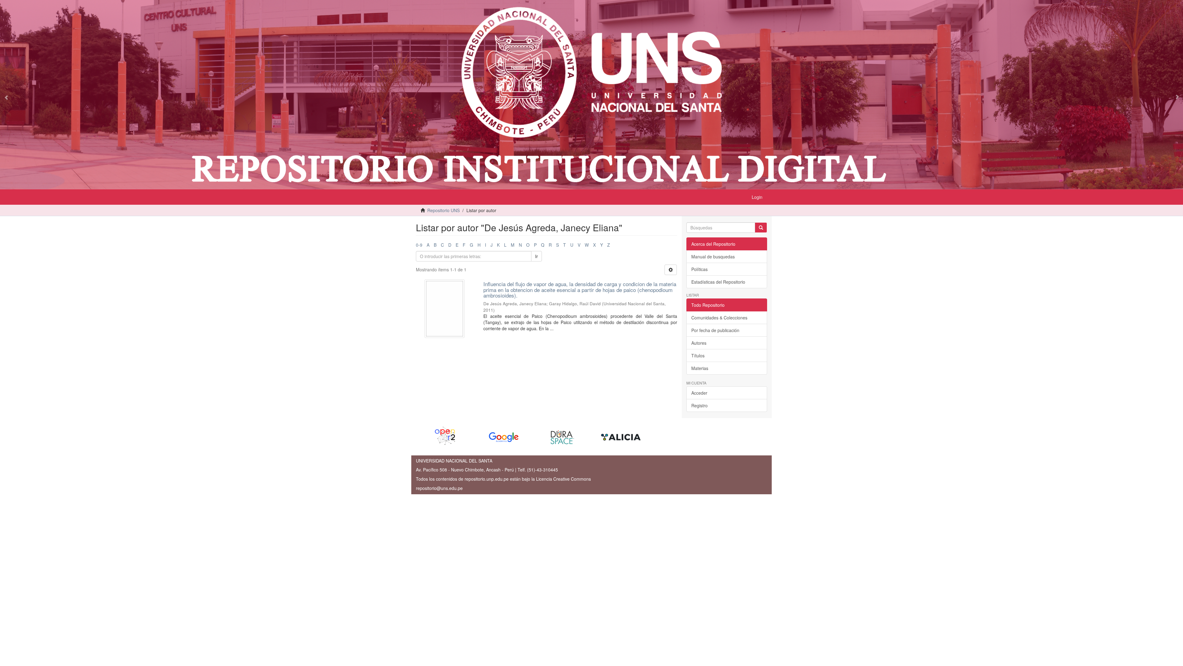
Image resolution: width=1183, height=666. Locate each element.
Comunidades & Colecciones (719, 317)
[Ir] (761, 227)
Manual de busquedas (713, 256)
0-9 (419, 245)
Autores (698, 343)
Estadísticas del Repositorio (718, 282)
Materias (699, 368)
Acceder (699, 393)
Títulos (698, 355)
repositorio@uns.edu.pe (439, 488)
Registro (699, 405)
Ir (536, 256)
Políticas (699, 269)
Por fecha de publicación (715, 330)
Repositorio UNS (443, 210)
